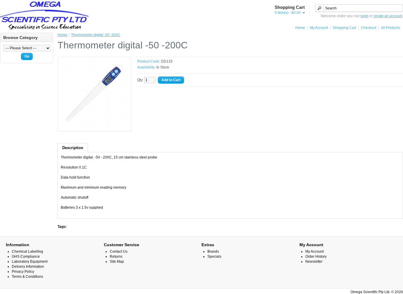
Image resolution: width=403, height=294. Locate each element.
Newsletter (313, 261)
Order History (316, 256)
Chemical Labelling (27, 251)
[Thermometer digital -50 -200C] (94, 126)
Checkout (368, 28)
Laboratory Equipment (29, 261)
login (364, 16)
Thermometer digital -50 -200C (95, 35)
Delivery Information (28, 266)
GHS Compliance (26, 256)
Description (72, 148)
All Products (390, 28)
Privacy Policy (23, 272)
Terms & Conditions (27, 277)
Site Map (117, 261)
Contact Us (118, 251)
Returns (116, 256)
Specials (214, 256)
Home (300, 28)
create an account (387, 16)
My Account (319, 28)
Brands (213, 251)
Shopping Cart (344, 28)
